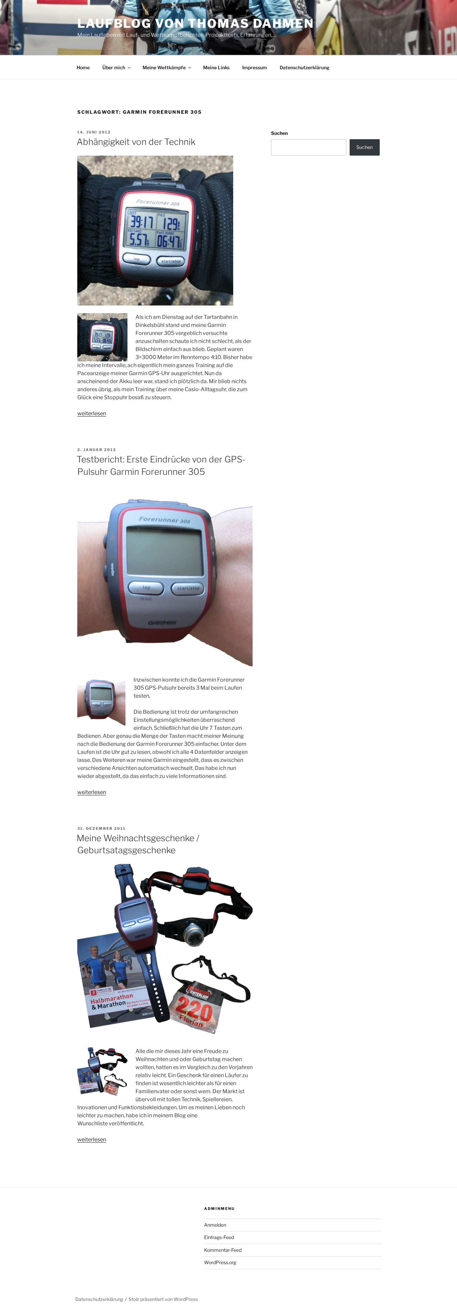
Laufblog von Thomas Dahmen (195, 23)
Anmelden (215, 1225)
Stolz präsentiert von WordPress (163, 1299)
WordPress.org (220, 1262)
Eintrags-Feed (219, 1237)
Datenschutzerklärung (305, 67)
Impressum (254, 67)
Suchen (279, 133)
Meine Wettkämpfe (164, 67)
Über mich (113, 67)
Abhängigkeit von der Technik (136, 142)
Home (83, 67)
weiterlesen (91, 413)
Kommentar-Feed (223, 1250)
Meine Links (216, 67)
